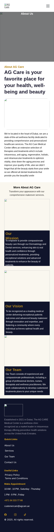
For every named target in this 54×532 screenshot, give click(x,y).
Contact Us (10, 462)
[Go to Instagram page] (15, 514)
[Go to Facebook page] (5, 514)
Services (9, 450)
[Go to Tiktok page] (25, 514)
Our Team (10, 456)
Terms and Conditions (16, 478)
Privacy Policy (12, 474)
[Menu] (48, 6)
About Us (9, 445)
